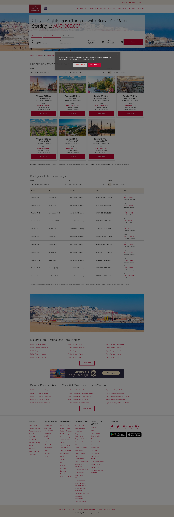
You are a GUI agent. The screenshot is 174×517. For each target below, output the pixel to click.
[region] (87, 61)
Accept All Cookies (94, 64)
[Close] (117, 54)
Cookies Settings (80, 64)
